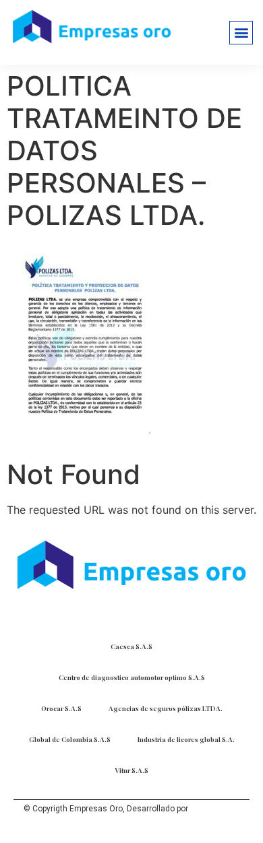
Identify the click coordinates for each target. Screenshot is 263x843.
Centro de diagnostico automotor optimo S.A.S (132, 677)
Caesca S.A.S (131, 646)
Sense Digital (214, 808)
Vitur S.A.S (131, 770)
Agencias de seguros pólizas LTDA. (166, 708)
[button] (241, 32)
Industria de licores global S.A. (186, 739)
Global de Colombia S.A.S (70, 739)
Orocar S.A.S (61, 708)
